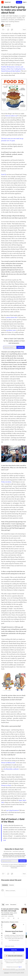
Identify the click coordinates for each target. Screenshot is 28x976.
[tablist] (8, 885)
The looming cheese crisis (9, 922)
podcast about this (11, 317)
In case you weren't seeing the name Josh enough (10, 910)
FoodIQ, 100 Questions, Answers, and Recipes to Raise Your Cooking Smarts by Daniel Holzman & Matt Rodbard (13, 69)
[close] (23, 924)
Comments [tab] (5, 885)
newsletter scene (11, 330)
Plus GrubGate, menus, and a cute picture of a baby (9, 913)
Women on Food (6, 785)
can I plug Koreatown (12, 810)
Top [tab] (3, 904)
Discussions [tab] (13, 904)
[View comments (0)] (8, 29)
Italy (2, 802)
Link (4, 840)
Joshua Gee (8, 24)
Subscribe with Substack (15, 955)
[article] (14, 913)
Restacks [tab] (11, 885)
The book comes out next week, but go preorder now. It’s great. (12, 140)
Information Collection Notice (17, 866)
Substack (6, 972)
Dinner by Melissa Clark (8, 763)
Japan (20, 800)
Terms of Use (21, 864)
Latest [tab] (7, 904)
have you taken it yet (11, 116)
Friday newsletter (6, 482)
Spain (24, 800)
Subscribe (19, 2)
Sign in (24, 2)
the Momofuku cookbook (11, 769)
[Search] (25, 904)
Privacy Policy (19, 962)
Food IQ (3, 174)
